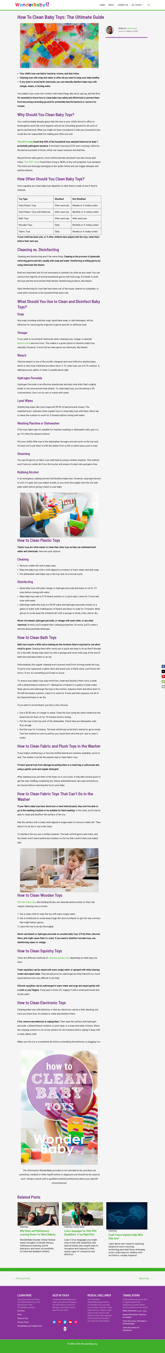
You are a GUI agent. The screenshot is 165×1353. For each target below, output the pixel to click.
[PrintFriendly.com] (163, 681)
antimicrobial (23, 343)
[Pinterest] (163, 676)
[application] (143, 5)
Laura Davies (132, 28)
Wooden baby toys (26, 902)
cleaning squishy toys (58, 958)
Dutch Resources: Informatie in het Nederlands (135, 1322)
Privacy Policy (23, 1322)
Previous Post (21, 1278)
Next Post (145, 1278)
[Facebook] (163, 666)
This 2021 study (32, 162)
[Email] (163, 686)
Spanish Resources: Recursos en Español (134, 1315)
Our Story (21, 1311)
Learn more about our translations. (131, 1328)
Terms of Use (22, 1318)
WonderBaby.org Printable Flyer (29, 1326)
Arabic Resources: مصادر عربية (135, 1311)
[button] (149, 5)
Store (19, 1314)
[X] (163, 671)
